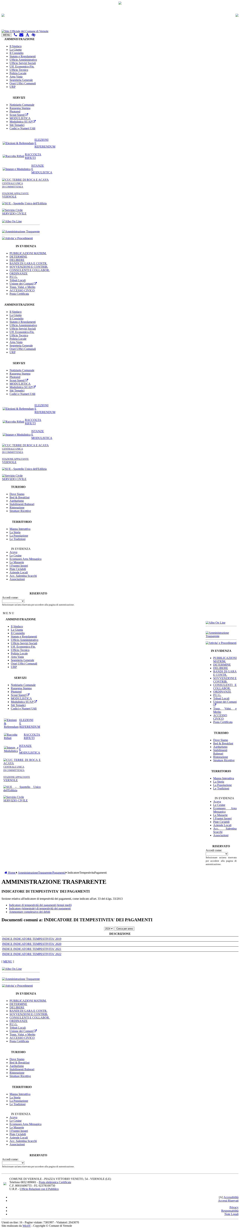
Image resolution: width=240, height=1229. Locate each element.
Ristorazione (17, 507)
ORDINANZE (19, 273)
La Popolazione (19, 535)
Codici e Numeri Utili (22, 128)
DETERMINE (18, 256)
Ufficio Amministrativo (23, 59)
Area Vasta (16, 76)
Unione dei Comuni (22, 283)
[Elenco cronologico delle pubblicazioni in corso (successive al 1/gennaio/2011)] (12, 221)
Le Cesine (16, 555)
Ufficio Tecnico (19, 69)
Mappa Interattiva (20, 528)
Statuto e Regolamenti (23, 56)
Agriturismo (17, 500)
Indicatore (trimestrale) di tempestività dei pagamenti (40, 908)
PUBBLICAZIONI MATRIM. (28, 253)
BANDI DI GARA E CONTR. (28, 263)
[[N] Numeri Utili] (15, 34)
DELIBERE (17, 260)
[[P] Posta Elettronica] (21, 34)
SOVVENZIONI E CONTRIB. (29, 266)
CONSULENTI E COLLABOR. (30, 270)
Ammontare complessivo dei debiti (29, 911)
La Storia (15, 532)
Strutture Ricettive (20, 510)
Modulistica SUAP (21, 121)
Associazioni (17, 579)
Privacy (234, 1207)
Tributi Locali (18, 280)
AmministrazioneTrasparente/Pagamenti (42, 872)
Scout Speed (17, 114)
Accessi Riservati (228, 1200)
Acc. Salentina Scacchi (23, 575)
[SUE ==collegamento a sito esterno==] (24, 203)
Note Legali (231, 1214)
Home (11, 872)
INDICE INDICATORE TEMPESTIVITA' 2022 (31, 954)
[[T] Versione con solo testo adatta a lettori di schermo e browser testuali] (27, 34)
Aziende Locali (19, 572)
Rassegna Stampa (20, 108)
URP (13, 86)
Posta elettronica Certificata (55, 1182)
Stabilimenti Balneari (22, 504)
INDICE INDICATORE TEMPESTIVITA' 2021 (31, 949)
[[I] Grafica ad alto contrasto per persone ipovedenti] (33, 34)
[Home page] (120, 31)
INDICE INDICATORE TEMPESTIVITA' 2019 (31, 938)
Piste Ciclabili (18, 569)
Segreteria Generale (21, 80)
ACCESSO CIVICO (22, 290)
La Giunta (16, 49)
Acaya (13, 552)
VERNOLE (15, 195)
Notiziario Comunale (22, 104)
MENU (6, 35)
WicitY (26, 1225)
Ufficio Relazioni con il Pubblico (39, 1189)
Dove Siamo (17, 494)
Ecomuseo (25, 558)
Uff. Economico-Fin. (22, 66)
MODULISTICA (20, 118)
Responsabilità (229, 1210)
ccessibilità (231, 1197)
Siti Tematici (17, 125)
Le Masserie (17, 562)
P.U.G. (14, 276)
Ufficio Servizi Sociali (23, 63)
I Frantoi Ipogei (19, 565)
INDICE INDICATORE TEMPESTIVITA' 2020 (31, 943)
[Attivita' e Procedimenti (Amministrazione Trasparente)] (17, 238)
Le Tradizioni (18, 539)
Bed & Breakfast (19, 497)
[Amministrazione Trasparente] (21, 231)
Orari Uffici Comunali (23, 83)
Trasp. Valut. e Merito (22, 287)
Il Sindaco (16, 46)
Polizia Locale (18, 73)
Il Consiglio (16, 53)
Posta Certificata (19, 293)
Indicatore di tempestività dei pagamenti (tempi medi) (40, 905)
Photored (15, 111)
